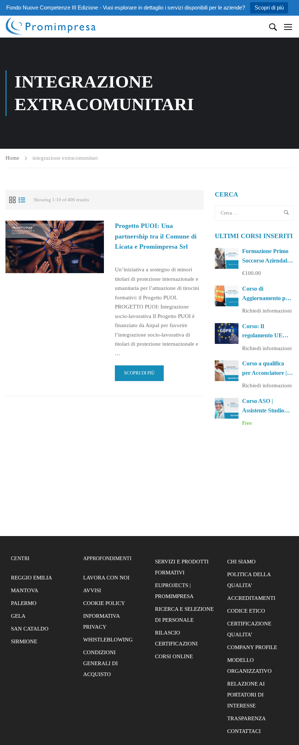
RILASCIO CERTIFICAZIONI (176, 638)
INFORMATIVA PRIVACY (101, 621)
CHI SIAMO (241, 561)
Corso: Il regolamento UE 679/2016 (262, 335)
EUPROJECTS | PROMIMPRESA (174, 590)
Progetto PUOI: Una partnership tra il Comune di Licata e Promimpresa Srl (156, 236)
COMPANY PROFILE (252, 647)
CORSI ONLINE (174, 656)
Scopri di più (269, 7)
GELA (18, 616)
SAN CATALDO (29, 629)
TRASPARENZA (246, 718)
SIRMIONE (24, 641)
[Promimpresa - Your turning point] (51, 26)
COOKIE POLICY (104, 603)
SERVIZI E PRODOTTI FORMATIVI (182, 567)
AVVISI (92, 590)
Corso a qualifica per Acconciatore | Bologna (264, 372)
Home (12, 158)
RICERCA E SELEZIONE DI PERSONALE (184, 614)
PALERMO (23, 603)
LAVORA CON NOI (106, 578)
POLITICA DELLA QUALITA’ (249, 579)
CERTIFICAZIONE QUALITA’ (249, 629)
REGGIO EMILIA (31, 578)
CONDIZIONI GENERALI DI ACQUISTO (100, 663)
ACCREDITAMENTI (251, 598)
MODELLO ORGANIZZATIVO (249, 665)
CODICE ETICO (246, 611)
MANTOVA (24, 590)
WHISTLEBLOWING (108, 640)
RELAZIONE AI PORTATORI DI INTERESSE (246, 695)
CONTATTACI (244, 731)
